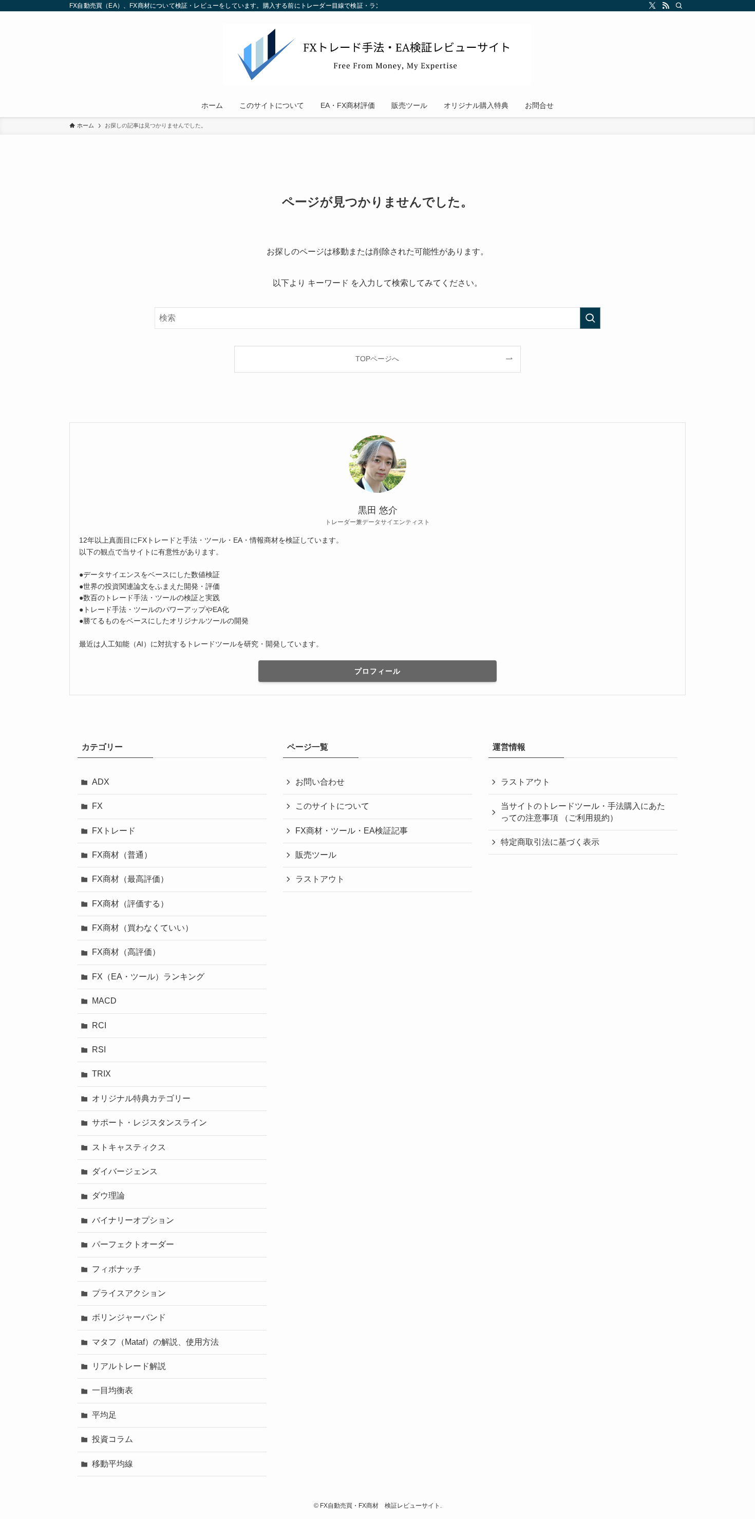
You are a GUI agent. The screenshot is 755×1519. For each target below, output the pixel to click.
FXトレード (114, 830)
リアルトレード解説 (129, 1366)
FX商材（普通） (122, 854)
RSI (99, 1049)
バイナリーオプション (133, 1220)
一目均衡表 (112, 1390)
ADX (100, 781)
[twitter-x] (652, 5)
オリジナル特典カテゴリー (141, 1098)
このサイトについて (332, 806)
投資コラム (112, 1439)
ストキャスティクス (129, 1147)
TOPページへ (377, 359)
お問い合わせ (320, 781)
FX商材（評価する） (130, 903)
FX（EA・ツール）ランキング (148, 976)
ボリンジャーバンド (129, 1317)
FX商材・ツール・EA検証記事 (351, 830)
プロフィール (377, 671)
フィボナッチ (116, 1269)
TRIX (101, 1073)
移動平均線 (112, 1463)
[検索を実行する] (590, 318)
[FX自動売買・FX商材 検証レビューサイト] (377, 54)
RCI (99, 1025)
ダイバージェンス (125, 1171)
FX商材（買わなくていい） (142, 927)
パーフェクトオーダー (133, 1244)
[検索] (679, 5)
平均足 (104, 1415)
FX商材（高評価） (126, 952)
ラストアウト (320, 879)
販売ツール (315, 854)
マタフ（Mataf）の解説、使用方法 (155, 1342)
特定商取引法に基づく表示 (550, 842)
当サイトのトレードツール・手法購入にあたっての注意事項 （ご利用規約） (583, 812)
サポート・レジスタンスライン (149, 1122)
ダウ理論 (108, 1195)
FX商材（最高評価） (130, 879)
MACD (104, 1000)
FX (97, 806)
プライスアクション (129, 1293)
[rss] (665, 5)
